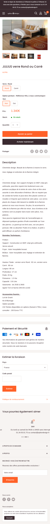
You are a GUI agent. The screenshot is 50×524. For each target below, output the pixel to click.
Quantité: (6, 125)
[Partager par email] (46, 151)
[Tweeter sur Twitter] (41, 151)
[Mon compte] (40, 13)
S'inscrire (10, 480)
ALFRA (5, 72)
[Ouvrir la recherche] (36, 13)
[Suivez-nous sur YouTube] (13, 499)
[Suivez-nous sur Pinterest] (8, 499)
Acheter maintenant (25, 142)
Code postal (7, 373)
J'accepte (9, 518)
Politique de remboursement (13, 399)
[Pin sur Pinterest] (36, 151)
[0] (45, 13)
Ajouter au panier (25, 134)
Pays (4, 362)
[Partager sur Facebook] (32, 151)
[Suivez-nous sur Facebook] (4, 499)
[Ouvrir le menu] (3, 13)
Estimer (9, 389)
